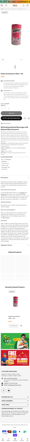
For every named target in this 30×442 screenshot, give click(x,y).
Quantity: (3, 105)
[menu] (2, 5)
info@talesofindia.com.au (14, 385)
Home (2, 9)
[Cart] (27, 5)
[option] (15, 36)
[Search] (6, 5)
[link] (7, 276)
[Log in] (24, 5)
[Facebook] (4, 391)
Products (7, 9)
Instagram (22, 192)
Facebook (3, 194)
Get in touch (6, 217)
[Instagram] (9, 391)
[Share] (28, 118)
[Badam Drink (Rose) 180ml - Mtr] (15, 302)
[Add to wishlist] (25, 118)
